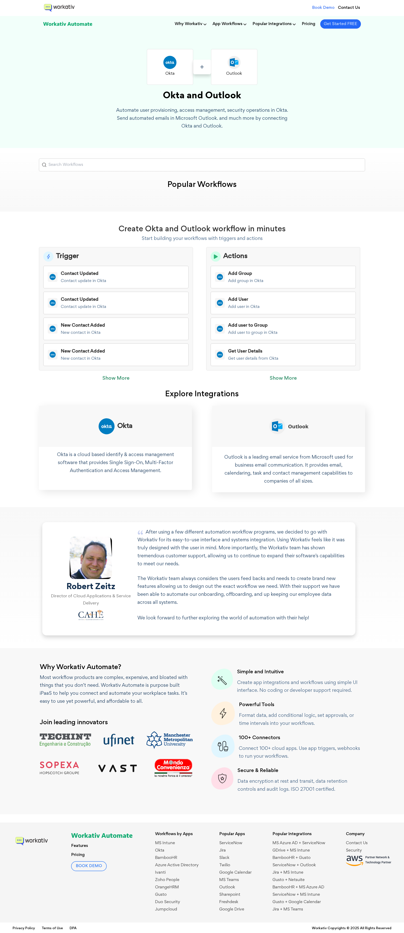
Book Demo (323, 8)
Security (354, 850)
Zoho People (167, 880)
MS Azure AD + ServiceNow (298, 843)
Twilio (224, 865)
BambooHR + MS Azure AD (298, 887)
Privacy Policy (24, 928)
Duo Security (167, 902)
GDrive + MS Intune (291, 850)
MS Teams (229, 880)
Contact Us (349, 8)
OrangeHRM (167, 887)
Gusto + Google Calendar (296, 902)
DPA (73, 928)
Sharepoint (229, 895)
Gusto (161, 895)
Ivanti (160, 872)
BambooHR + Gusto (291, 858)
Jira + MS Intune (287, 872)
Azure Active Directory (177, 865)
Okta (159, 850)
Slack (224, 858)
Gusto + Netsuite (288, 880)
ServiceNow (230, 843)
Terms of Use (52, 928)
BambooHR (166, 858)
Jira (222, 850)
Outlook (227, 887)
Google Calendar (235, 872)
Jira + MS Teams (287, 909)
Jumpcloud (166, 909)
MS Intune (165, 843)
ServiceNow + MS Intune (296, 895)
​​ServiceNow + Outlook (294, 865)
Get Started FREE (340, 24)
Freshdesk (228, 902)
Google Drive (231, 909)
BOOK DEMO (89, 866)
